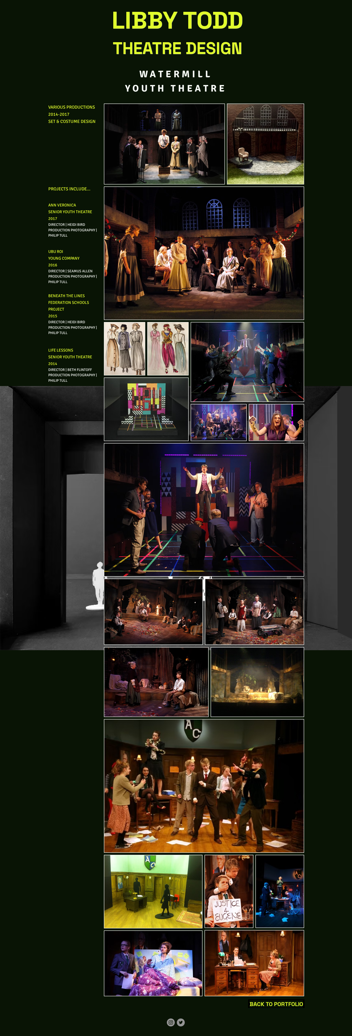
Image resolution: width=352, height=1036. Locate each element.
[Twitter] (181, 1022)
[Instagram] (171, 1022)
